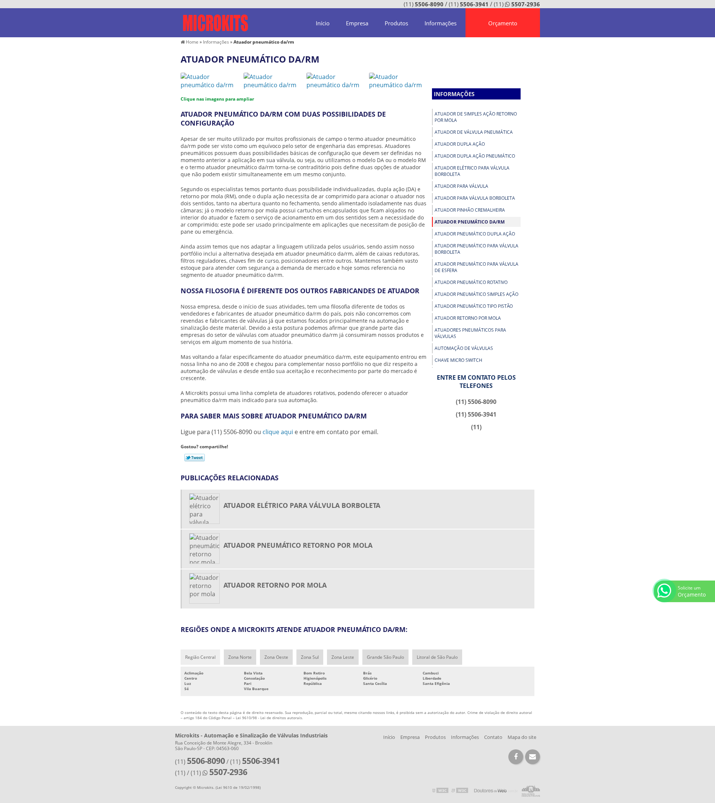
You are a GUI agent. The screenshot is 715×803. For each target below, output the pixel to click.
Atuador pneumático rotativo (471, 282)
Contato (493, 737)
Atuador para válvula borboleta (475, 198)
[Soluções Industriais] (531, 790)
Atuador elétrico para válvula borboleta (472, 171)
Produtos (396, 23)
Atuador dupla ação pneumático (475, 156)
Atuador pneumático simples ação (476, 294)
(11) (424, 4)
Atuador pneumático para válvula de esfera (476, 267)
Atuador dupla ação (460, 144)
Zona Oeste (276, 657)
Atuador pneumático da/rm (470, 222)
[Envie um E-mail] (532, 756)
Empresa (357, 23)
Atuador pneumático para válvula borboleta (476, 249)
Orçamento (502, 23)
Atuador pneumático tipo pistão (474, 306)
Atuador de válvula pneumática (474, 132)
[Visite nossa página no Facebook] (515, 756)
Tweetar (194, 457)
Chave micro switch (458, 360)
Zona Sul (310, 657)
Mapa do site (522, 737)
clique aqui (278, 432)
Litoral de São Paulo (437, 657)
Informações (441, 23)
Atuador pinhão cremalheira (470, 210)
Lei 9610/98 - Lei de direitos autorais (269, 717)
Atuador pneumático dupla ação (475, 234)
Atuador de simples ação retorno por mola (476, 117)
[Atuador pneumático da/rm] (210, 80)
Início (323, 23)
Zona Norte (240, 657)
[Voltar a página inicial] (215, 22)
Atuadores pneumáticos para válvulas (470, 333)
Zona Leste (342, 657)
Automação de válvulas (464, 348)
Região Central (200, 657)
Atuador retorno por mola (468, 318)
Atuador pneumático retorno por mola (297, 545)
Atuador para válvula (461, 186)
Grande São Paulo (385, 657)
